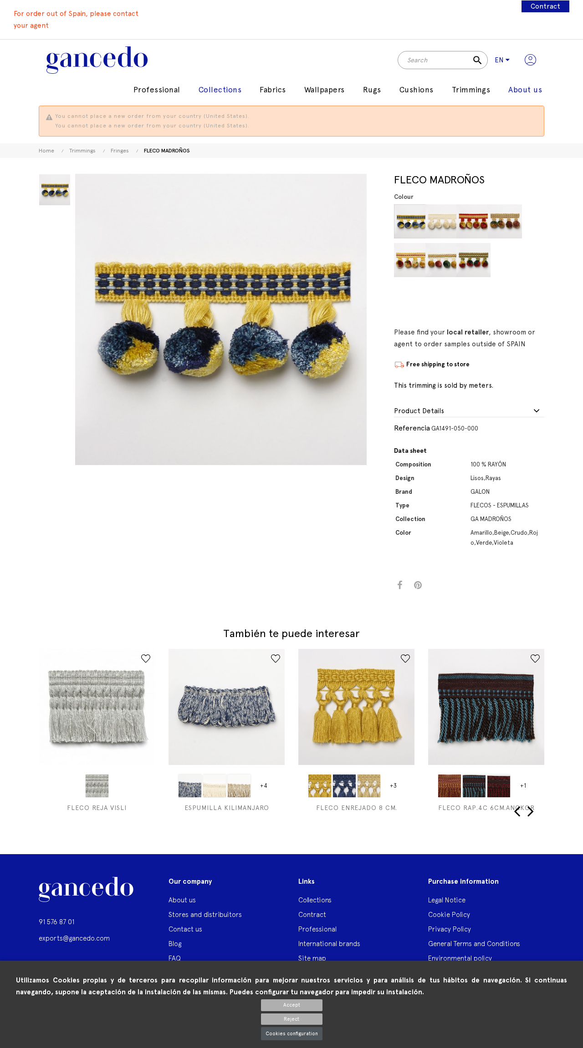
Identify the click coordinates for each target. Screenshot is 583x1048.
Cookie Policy (449, 914)
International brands (329, 943)
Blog (175, 943)
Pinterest (418, 585)
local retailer (468, 332)
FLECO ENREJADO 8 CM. (356, 807)
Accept (291, 1005)
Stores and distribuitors (205, 914)
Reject (291, 1019)
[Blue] (190, 786)
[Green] (473, 260)
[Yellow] (411, 221)
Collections (315, 900)
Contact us (185, 929)
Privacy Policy (449, 929)
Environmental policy (460, 958)
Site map (312, 958)
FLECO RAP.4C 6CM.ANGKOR (486, 807)
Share (399, 585)
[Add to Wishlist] (145, 658)
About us (182, 900)
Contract (545, 6)
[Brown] (474, 786)
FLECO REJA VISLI (97, 807)
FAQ (175, 958)
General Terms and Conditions (474, 943)
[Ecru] (442, 221)
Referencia (412, 428)
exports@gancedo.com (74, 938)
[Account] (530, 60)
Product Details (419, 411)
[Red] (473, 221)
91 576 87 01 (56, 922)
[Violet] (505, 221)
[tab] (469, 411)
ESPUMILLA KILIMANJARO (226, 807)
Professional (317, 929)
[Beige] (411, 260)
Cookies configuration (292, 1034)
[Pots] (449, 786)
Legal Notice (446, 900)
